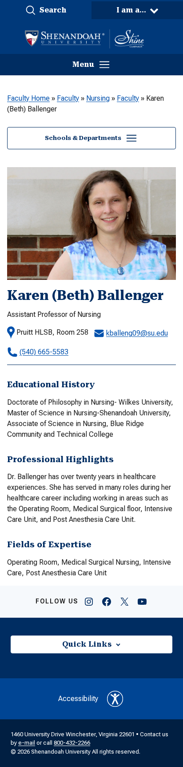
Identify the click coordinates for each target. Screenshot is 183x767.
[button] (46, 10)
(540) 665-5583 (44, 352)
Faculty (68, 98)
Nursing (98, 98)
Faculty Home (28, 98)
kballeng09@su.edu (137, 333)
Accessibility (78, 698)
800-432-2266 (72, 742)
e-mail (26, 742)
